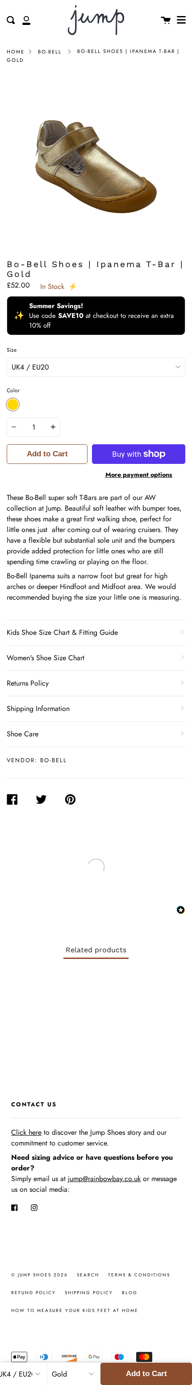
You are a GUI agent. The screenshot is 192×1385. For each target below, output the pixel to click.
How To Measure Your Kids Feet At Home (74, 1310)
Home (16, 51)
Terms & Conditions (139, 1274)
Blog (130, 1292)
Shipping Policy (89, 1292)
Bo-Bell (50, 51)
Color (13, 390)
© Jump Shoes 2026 (39, 1274)
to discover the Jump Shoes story (76, 1132)
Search (88, 1274)
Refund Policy (33, 1292)
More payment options (138, 474)
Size (12, 350)
